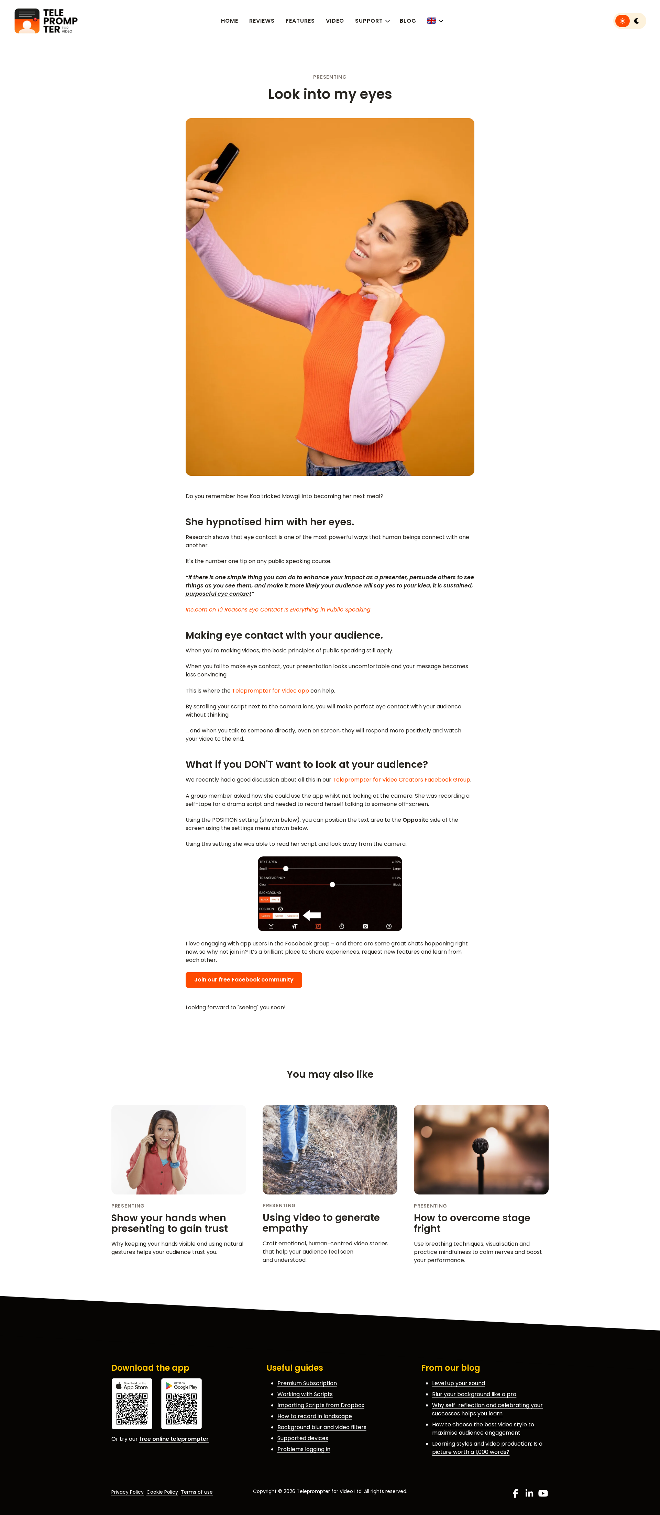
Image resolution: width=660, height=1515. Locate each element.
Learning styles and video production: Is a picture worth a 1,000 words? (487, 1448)
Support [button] (369, 21)
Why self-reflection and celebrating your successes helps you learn (487, 1409)
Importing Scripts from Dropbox (320, 1405)
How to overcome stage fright (472, 1223)
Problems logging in (303, 1449)
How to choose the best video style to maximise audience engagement (483, 1429)
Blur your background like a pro (474, 1394)
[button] (435, 21)
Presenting (329, 77)
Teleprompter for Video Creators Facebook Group (401, 780)
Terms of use (197, 1492)
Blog (408, 21)
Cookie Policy (162, 1492)
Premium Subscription (307, 1383)
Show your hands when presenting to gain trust (169, 1223)
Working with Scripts (305, 1394)
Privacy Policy (127, 1492)
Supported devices (302, 1438)
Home (229, 21)
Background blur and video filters (321, 1427)
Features (300, 21)
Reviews (262, 21)
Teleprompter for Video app (270, 691)
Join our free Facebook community (244, 980)
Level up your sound (458, 1383)
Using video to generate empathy (321, 1223)
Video (335, 21)
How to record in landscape (314, 1416)
